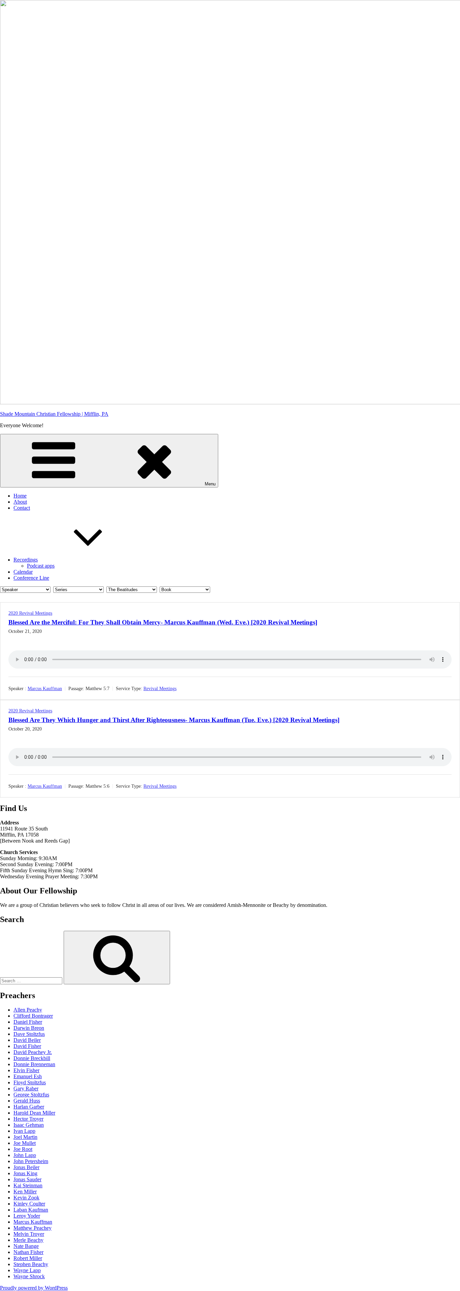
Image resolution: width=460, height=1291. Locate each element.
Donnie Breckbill (31, 1058)
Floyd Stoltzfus (29, 1082)
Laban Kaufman (30, 1210)
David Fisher (27, 1046)
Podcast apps (41, 566)
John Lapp (24, 1155)
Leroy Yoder (26, 1216)
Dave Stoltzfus (29, 1034)
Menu (210, 483)
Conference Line (31, 578)
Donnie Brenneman (34, 1064)
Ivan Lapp (24, 1131)
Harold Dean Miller (34, 1113)
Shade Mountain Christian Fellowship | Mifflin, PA (54, 414)
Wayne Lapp (27, 1270)
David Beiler (27, 1040)
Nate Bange (26, 1246)
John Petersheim (30, 1161)
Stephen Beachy (30, 1264)
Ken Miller (25, 1191)
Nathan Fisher (28, 1252)
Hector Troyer (28, 1119)
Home (20, 496)
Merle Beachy (28, 1240)
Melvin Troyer (28, 1234)
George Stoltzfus (31, 1094)
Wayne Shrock (29, 1276)
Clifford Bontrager (33, 1016)
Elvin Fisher (26, 1070)
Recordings (25, 560)
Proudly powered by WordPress (34, 1288)
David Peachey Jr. (32, 1052)
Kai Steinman (27, 1185)
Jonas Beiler (26, 1167)
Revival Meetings (159, 688)
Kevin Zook (26, 1197)
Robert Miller (27, 1258)
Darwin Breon (28, 1028)
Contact (21, 508)
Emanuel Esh (27, 1076)
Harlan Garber (28, 1107)
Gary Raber (25, 1088)
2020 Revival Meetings (30, 613)
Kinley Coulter (29, 1204)
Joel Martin (25, 1137)
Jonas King (25, 1173)
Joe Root (22, 1149)
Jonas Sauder (27, 1179)
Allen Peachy (27, 1010)
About (20, 502)
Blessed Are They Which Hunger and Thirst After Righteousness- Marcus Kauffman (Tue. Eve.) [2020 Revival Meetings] (173, 719)
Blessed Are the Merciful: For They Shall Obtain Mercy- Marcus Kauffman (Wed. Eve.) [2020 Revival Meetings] (162, 622)
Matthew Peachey (32, 1228)
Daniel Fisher (27, 1022)
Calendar (23, 572)
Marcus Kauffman (45, 688)
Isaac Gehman (28, 1125)
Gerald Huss (26, 1100)
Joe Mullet (24, 1143)
